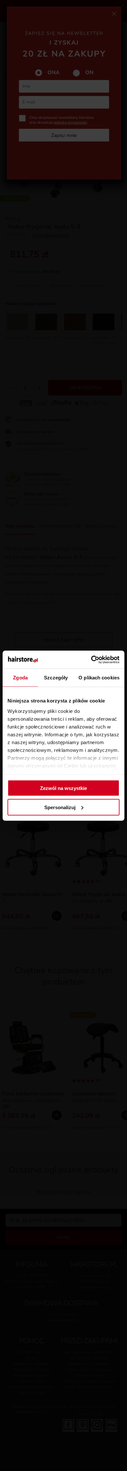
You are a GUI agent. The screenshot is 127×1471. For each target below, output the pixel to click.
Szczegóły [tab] (56, 677)
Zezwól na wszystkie (63, 788)
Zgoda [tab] (20, 677)
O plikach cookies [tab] (99, 677)
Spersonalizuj (60, 807)
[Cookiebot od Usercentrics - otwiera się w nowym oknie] (91, 659)
